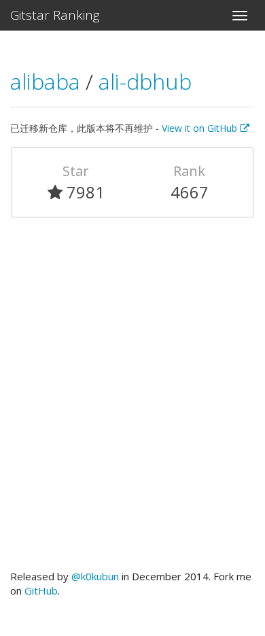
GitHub (41, 590)
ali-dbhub (145, 81)
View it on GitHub (201, 128)
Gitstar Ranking (55, 15)
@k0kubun (95, 576)
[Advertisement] (132, 399)
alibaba (48, 81)
